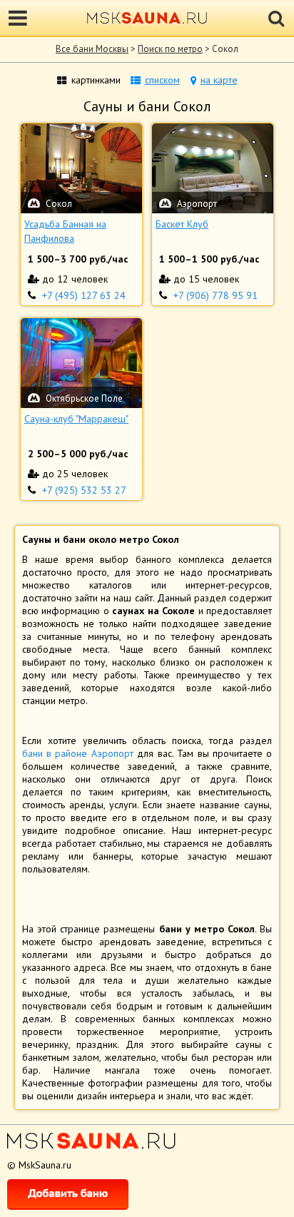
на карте (219, 79)
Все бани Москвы (92, 49)
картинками (96, 79)
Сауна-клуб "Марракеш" (76, 418)
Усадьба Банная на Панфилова (65, 231)
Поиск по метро (170, 49)
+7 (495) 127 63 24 (84, 295)
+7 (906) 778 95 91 (215, 295)
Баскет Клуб (182, 224)
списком (162, 79)
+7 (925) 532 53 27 (84, 490)
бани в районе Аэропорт (77, 753)
